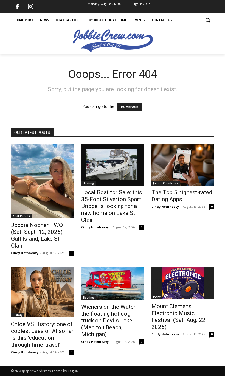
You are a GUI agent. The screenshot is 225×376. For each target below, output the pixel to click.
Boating (88, 183)
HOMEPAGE (129, 107)
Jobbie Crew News (165, 183)
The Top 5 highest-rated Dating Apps (181, 196)
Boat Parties (21, 216)
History (17, 315)
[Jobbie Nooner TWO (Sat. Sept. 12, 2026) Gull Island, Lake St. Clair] (42, 181)
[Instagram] (30, 7)
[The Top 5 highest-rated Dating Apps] (182, 165)
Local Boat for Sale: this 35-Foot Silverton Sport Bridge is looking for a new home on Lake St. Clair (111, 206)
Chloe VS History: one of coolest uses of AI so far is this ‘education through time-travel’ (42, 334)
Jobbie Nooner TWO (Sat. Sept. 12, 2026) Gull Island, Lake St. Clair (37, 235)
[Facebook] (17, 7)
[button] (207, 20)
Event (157, 297)
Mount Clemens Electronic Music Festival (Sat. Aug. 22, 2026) (179, 316)
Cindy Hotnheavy (24, 253)
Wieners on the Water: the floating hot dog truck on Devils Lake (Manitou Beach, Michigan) (109, 321)
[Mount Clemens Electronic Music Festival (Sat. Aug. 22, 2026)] (182, 283)
